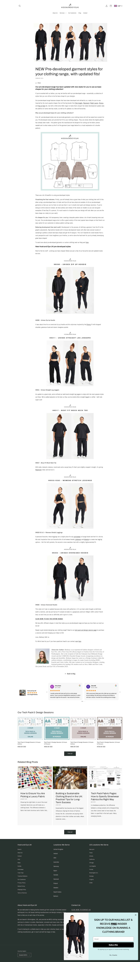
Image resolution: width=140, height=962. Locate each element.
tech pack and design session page (85, 630)
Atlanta (91, 856)
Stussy (101, 103)
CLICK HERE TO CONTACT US (81, 910)
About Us (20, 853)
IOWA (90, 883)
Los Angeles (92, 866)
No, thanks (113, 955)
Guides (19, 866)
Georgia (91, 876)
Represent (86, 103)
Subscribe (113, 944)
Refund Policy (21, 886)
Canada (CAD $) (23, 955)
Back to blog (71, 673)
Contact (20, 856)
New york (91, 849)
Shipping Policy (22, 889)
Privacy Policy (21, 883)
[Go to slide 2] (83, 701)
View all (70, 753)
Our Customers (22, 879)
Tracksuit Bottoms (22, 876)
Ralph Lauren (94, 103)
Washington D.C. (93, 873)
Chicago (91, 863)
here (87, 242)
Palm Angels (78, 103)
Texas (90, 853)
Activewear (21, 869)
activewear (77, 537)
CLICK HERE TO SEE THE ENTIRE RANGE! (49, 619)
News (19, 863)
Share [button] (39, 83)
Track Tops (21, 873)
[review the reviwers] (80, 686)
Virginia (91, 879)
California (91, 859)
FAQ (19, 859)
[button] (20, 6)
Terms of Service (22, 893)
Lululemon (78, 539)
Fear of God (41, 106)
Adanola (86, 539)
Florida (91, 869)
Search (19, 849)
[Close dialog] (135, 915)
